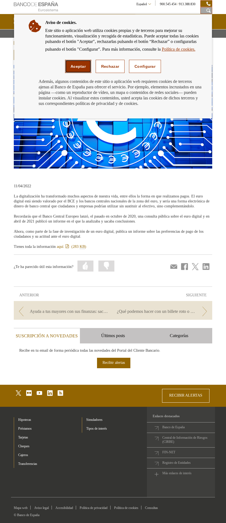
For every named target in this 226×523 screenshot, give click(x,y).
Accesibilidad (64, 508)
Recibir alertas (114, 363)
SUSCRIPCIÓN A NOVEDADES (47, 336)
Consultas (151, 508)
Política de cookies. (178, 49)
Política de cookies (126, 508)
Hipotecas (24, 420)
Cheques (23, 446)
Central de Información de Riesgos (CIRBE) (185, 440)
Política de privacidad (93, 508)
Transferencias (27, 464)
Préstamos (25, 428)
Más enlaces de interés (177, 473)
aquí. (71, 247)
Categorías (179, 335)
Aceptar (78, 66)
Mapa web (21, 508)
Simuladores (94, 420)
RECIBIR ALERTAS (185, 395)
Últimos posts (113, 335)
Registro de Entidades (176, 463)
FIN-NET (168, 452)
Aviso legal (41, 508)
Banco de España (173, 427)
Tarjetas (23, 437)
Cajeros (23, 455)
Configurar (144, 66)
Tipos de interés (96, 428)
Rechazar (110, 66)
